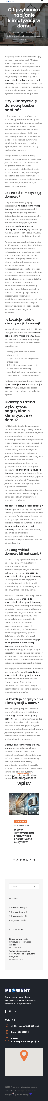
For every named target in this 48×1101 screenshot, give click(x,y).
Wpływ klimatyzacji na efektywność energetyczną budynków (24, 836)
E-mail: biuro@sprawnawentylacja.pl (25, 1040)
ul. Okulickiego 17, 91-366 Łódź (25, 1026)
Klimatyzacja (32, 32)
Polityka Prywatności (27, 1090)
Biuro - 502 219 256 (20, 1032)
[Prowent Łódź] (10, 1)
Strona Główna (17, 32)
